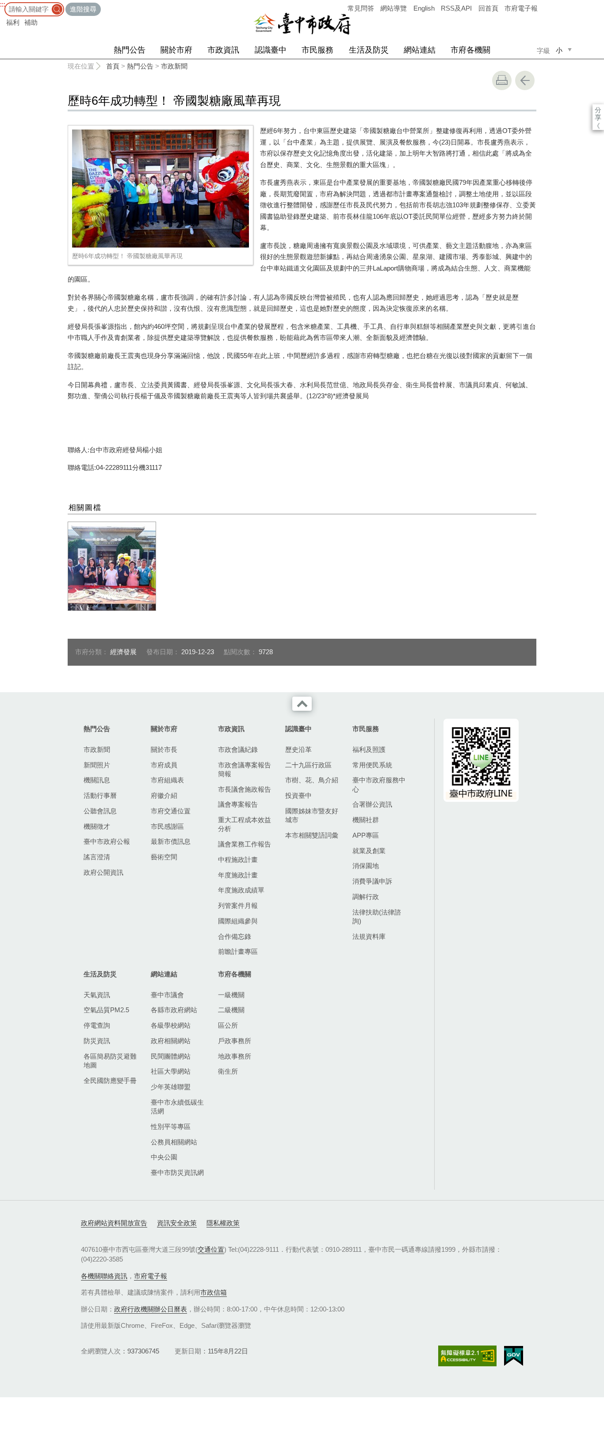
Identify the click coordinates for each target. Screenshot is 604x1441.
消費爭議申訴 (372, 881)
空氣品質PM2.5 (106, 1010)
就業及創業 (369, 850)
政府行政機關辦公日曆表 (150, 1309)
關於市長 (164, 749)
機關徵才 (97, 826)
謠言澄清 (97, 857)
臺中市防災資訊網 (177, 1172)
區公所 (228, 1025)
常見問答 (361, 8)
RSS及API (456, 8)
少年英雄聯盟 (171, 1086)
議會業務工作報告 (244, 844)
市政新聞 (174, 66)
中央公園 (164, 1157)
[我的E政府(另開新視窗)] (513, 1356)
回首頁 (488, 8)
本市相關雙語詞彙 (311, 835)
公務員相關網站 (174, 1142)
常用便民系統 (372, 765)
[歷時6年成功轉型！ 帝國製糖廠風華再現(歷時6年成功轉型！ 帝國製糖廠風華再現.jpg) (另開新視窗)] (160, 189)
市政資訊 (223, 50)
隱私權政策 (223, 1223)
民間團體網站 (171, 1056)
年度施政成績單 (241, 890)
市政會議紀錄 (238, 749)
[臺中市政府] (302, 24)
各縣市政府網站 (174, 1010)
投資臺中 (298, 795)
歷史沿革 (298, 749)
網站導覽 (393, 8)
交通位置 (211, 1249)
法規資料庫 (369, 936)
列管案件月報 (238, 905)
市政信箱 (213, 1292)
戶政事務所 (234, 1041)
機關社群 (365, 819)
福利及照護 (369, 749)
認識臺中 (271, 50)
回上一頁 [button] (525, 80)
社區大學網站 (171, 1071)
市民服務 (317, 50)
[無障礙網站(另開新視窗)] (467, 1356)
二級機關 (231, 1010)
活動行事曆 (100, 795)
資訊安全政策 (177, 1223)
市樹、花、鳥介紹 (311, 780)
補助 (31, 22)
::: (2, 4)
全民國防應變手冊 (110, 1080)
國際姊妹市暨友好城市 (311, 815)
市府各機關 (470, 50)
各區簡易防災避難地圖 (110, 1060)
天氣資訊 (97, 995)
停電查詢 (97, 1025)
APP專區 (365, 835)
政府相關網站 (171, 1041)
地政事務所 (234, 1056)
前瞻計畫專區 (238, 951)
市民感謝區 (167, 826)
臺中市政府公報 (107, 841)
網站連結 (420, 50)
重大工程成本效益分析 (244, 824)
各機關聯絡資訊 (104, 1276)
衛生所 (228, 1071)
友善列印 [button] (502, 80)
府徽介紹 (164, 795)
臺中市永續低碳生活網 (177, 1106)
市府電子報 (521, 8)
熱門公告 (129, 50)
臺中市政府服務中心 (378, 784)
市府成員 (164, 765)
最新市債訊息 (171, 841)
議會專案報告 (238, 804)
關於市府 (176, 50)
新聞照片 (97, 765)
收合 (302, 704)
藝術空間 (164, 857)
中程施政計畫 (238, 859)
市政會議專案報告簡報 (244, 769)
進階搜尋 (83, 9)
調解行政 (365, 896)
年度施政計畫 (238, 875)
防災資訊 (97, 1041)
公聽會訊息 (100, 811)
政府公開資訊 (103, 872)
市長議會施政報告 (244, 789)
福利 (12, 22)
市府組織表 (167, 780)
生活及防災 (369, 50)
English (424, 8)
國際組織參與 (238, 921)
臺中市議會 (167, 995)
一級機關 (231, 995)
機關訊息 (97, 780)
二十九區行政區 (308, 765)
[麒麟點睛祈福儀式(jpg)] (112, 566)
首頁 (112, 66)
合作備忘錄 (234, 936)
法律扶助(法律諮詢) (376, 916)
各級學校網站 (171, 1025)
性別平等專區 (171, 1126)
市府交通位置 (171, 811)
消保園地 (365, 865)
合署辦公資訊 (372, 804)
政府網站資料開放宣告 (114, 1223)
